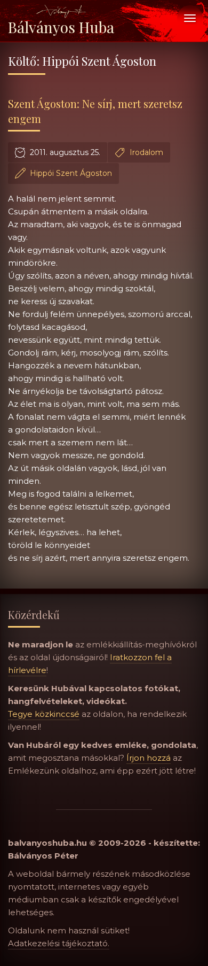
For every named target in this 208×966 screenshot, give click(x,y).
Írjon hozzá (148, 758)
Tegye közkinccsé (43, 714)
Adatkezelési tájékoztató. (58, 943)
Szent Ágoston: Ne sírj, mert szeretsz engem (95, 111)
